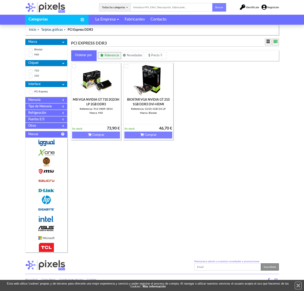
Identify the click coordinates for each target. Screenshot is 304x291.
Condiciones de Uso (71, 279)
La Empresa (105, 19)
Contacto (158, 19)
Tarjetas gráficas (52, 29)
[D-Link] (46, 190)
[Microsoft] (46, 238)
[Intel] (46, 219)
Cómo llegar (48, 279)
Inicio (32, 29)
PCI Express (41, 91)
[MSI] (46, 171)
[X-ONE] (46, 152)
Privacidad (31, 279)
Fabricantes (135, 19)
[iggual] (46, 143)
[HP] (46, 200)
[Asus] (46, 228)
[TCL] (46, 247)
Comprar (97, 134)
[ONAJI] (46, 162)
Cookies (91, 279)
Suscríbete (270, 267)
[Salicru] (46, 181)
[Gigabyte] (46, 209)
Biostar (38, 49)
